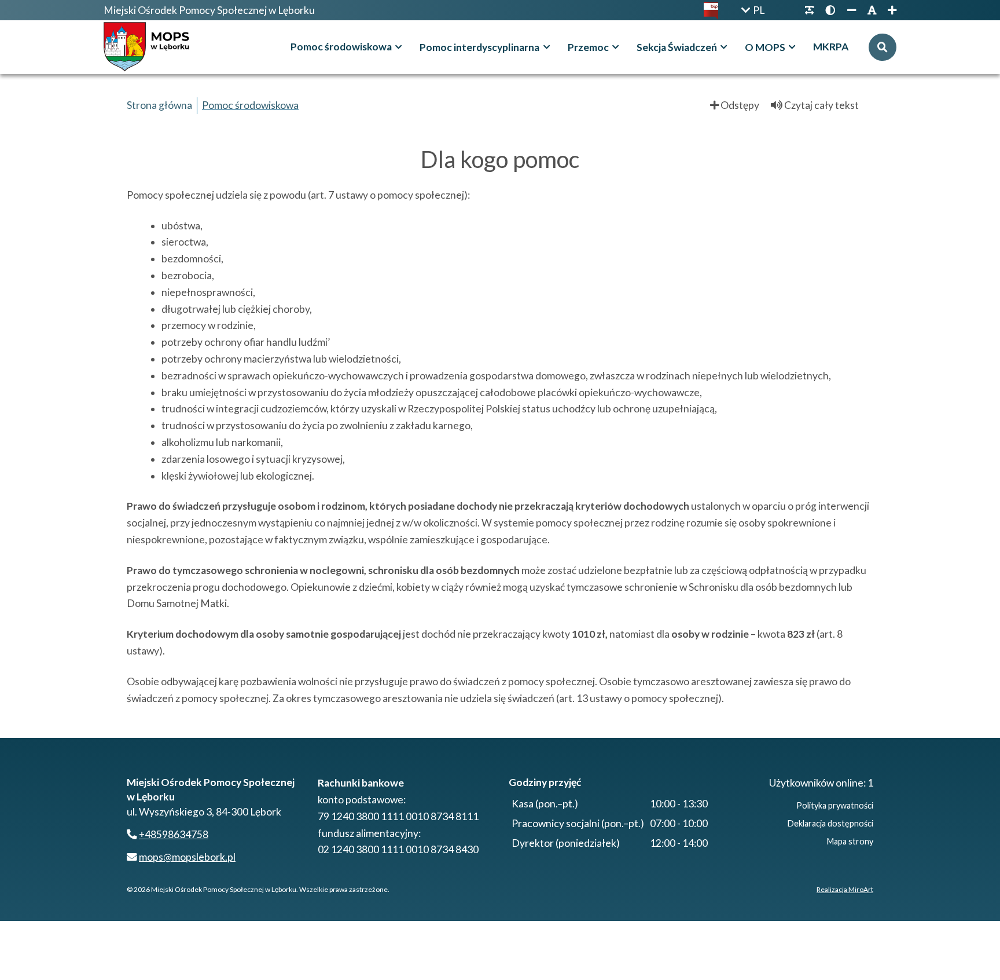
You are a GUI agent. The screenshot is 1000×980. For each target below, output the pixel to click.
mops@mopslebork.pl (187, 857)
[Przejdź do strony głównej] (149, 47)
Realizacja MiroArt (845, 889)
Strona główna (159, 105)
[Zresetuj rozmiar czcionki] (872, 10)
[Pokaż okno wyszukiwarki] (882, 47)
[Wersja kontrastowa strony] (830, 10)
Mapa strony (850, 841)
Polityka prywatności (834, 805)
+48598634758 (173, 834)
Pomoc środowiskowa (250, 105)
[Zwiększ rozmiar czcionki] (889, 10)
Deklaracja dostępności (830, 823)
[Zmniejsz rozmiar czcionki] (851, 10)
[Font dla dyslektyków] (809, 10)
